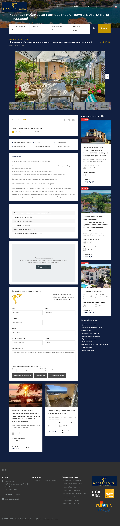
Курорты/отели (87, 342)
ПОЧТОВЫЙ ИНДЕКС (19, 338)
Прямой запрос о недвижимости (26, 291)
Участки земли (87, 347)
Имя (13, 308)
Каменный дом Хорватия (71, 487)
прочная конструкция (43, 146)
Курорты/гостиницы (89, 339)
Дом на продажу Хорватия (72, 480)
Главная (11, 39)
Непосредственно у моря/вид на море (95, 344)
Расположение (57, 26)
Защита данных (51, 480)
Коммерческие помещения (91, 336)
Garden (38, 142)
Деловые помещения (89, 325)
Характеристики (88, 350)
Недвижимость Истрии (71, 500)
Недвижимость (49, 7)
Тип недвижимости (18, 26)
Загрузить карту (44, 267)
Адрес (14, 328)
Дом (39, 7)
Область (35, 26)
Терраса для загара (63, 146)
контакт (109, 7)
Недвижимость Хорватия (71, 490)
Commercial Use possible (22, 142)
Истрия (19, 39)
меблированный (19, 146)
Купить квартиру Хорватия (72, 484)
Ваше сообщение (18, 349)
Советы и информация (95, 7)
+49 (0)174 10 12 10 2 (67, 297)
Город (47, 338)
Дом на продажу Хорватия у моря (74, 493)
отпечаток (36, 480)
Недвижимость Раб (69, 497)
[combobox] (19, 30)
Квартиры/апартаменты (90, 333)
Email (46, 308)
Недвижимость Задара (71, 503)
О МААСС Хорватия (78, 7)
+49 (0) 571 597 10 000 (63, 294)
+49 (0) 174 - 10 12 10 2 (12, 494)
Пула (26, 39)
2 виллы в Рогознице (92, 291)
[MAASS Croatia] (14, 11)
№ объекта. (76, 26)
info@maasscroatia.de (63, 300)
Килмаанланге (61, 142)
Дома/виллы (86, 330)
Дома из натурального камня (92, 328)
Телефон (15, 318)
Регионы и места (62, 7)
